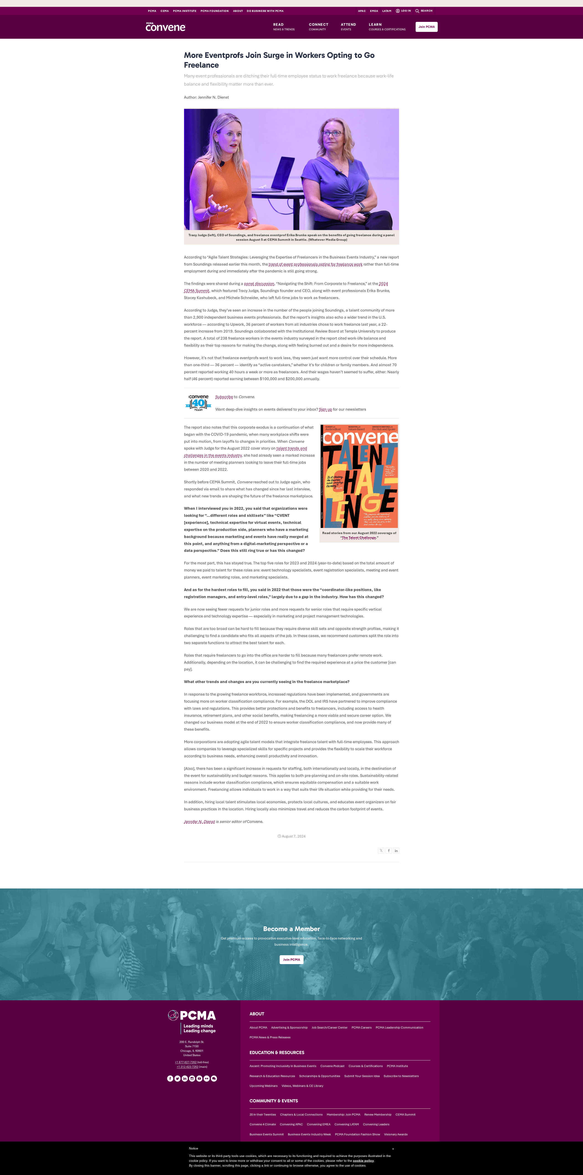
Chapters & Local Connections (301, 1114)
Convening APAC (291, 1124)
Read (284, 26)
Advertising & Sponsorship (289, 1027)
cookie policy (363, 1160)
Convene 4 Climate (263, 1124)
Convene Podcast (332, 1066)
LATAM (386, 11)
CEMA (165, 11)
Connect (318, 26)
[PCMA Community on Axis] (214, 1078)
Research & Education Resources (272, 1076)
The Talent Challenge (359, 537)
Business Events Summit (267, 1134)
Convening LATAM (347, 1124)
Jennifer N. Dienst (199, 821)
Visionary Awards (396, 1134)
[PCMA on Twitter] (177, 1078)
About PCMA (258, 1027)
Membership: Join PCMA (343, 1114)
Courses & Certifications (366, 1066)
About (238, 11)
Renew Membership (377, 1114)
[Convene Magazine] (165, 27)
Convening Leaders (376, 1124)
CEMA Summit (406, 1114)
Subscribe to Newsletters (401, 1076)
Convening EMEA (318, 1124)
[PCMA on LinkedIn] (185, 1078)
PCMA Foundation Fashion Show (357, 1134)
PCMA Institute (185, 11)
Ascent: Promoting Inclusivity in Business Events (283, 1066)
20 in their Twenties (263, 1114)
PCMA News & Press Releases (270, 1037)
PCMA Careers (362, 1027)
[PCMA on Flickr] (206, 1078)
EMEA (374, 11)
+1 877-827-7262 (186, 1062)
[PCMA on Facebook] (170, 1078)
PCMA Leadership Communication (399, 1027)
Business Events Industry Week (309, 1134)
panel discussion (259, 283)
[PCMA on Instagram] (192, 1078)
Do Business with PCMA (265, 11)
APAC (362, 11)
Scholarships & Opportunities (319, 1076)
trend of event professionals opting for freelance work (316, 264)
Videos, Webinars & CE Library (302, 1086)
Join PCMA (427, 27)
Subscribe (224, 396)
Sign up (325, 409)
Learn (387, 26)
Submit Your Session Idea (362, 1076)
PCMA (152, 11)
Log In (406, 10)
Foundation (215, 11)
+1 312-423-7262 (187, 1067)
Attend (348, 26)
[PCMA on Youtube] (199, 1078)
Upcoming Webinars (264, 1086)
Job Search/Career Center (330, 1027)
